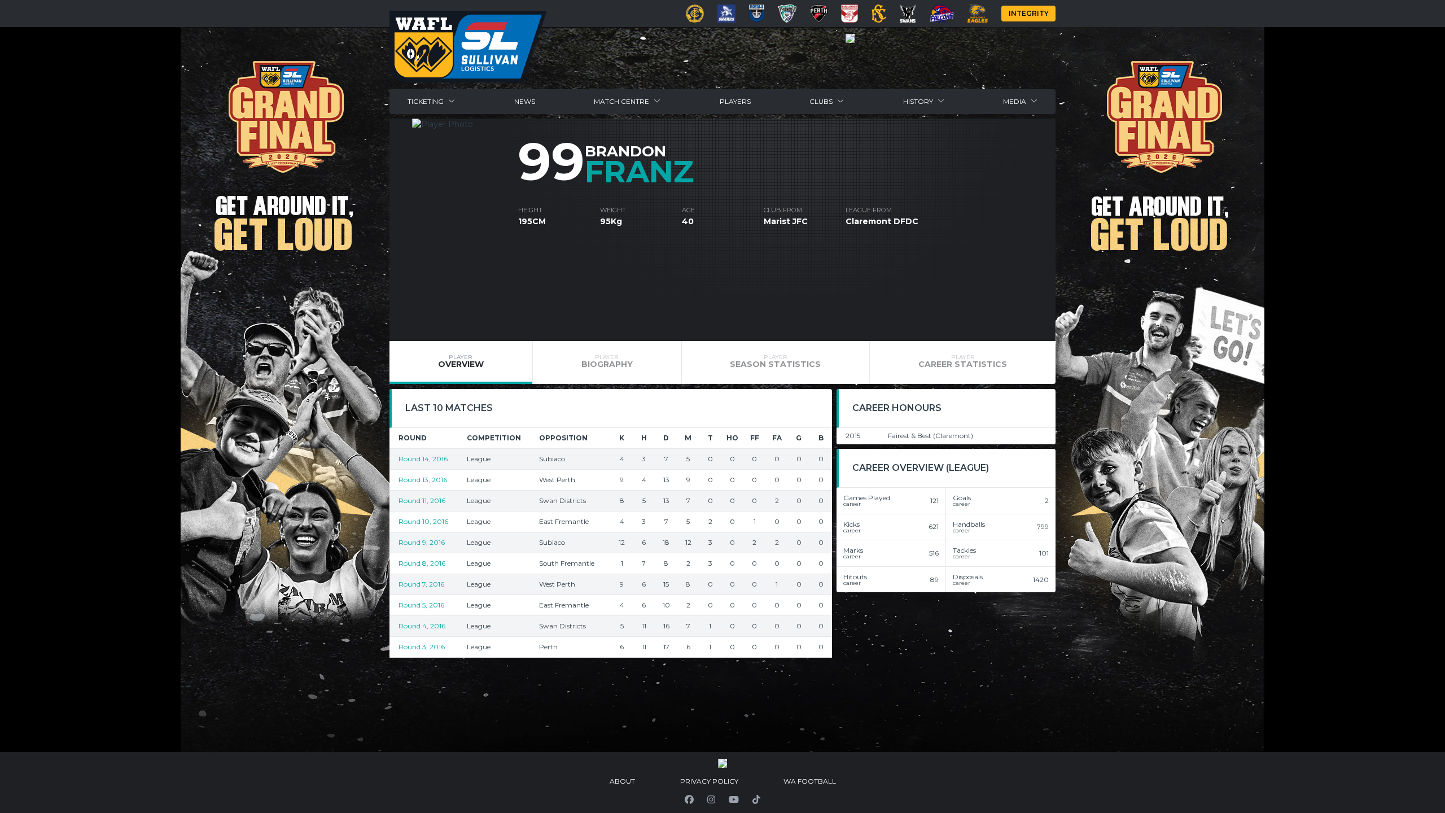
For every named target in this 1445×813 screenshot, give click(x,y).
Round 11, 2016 (422, 500)
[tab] (460, 362)
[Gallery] (850, 38)
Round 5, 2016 (421, 605)
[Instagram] (711, 799)
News (524, 101)
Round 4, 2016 (422, 626)
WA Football (809, 781)
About (622, 781)
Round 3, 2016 (422, 646)
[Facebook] (689, 799)
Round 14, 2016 (423, 458)
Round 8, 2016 (422, 563)
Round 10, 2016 (423, 521)
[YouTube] (734, 799)
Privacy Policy (709, 781)
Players (735, 101)
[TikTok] (756, 799)
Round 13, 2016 (423, 479)
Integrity (1029, 13)
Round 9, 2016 (422, 542)
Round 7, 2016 (421, 584)
